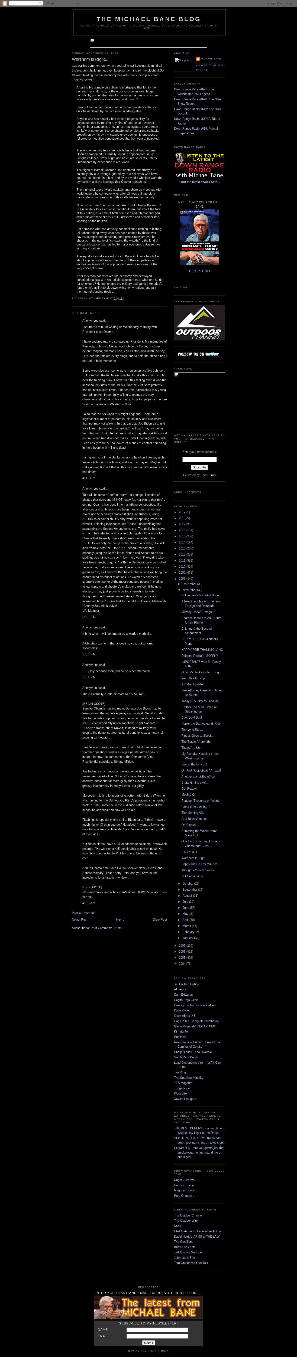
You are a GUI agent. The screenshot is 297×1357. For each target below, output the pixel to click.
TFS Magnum (183, 1083)
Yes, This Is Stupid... (195, 678)
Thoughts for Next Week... (199, 870)
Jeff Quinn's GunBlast (188, 1252)
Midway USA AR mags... (198, 612)
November (190, 590)
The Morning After (193, 812)
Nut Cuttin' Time (192, 876)
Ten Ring (180, 1072)
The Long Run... (192, 729)
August (188, 895)
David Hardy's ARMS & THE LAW (197, 1236)
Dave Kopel (182, 1010)
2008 (182, 578)
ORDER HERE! (199, 271)
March (187, 926)
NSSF (178, 1226)
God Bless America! (194, 819)
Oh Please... (189, 825)
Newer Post (79, 919)
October (188, 883)
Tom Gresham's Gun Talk (191, 1263)
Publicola (180, 1037)
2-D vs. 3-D (189, 852)
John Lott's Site (184, 1257)
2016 (182, 530)
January (188, 938)
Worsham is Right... (194, 858)
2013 (182, 548)
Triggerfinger (182, 1088)
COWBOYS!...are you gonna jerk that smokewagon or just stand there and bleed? (199, 1152)
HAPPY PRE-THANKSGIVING (202, 649)
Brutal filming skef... (195, 782)
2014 (182, 542)
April (186, 920)
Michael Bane (211, 58)
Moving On (188, 794)
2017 (182, 524)
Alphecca (180, 989)
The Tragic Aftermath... (197, 741)
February (189, 932)
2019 (182, 512)
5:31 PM (89, 677)
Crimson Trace (184, 1185)
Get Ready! (189, 788)
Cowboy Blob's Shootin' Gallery (195, 1005)
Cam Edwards (183, 994)
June (186, 907)
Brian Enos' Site (185, 1247)
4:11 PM (89, 478)
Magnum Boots (184, 1190)
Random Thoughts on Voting (200, 800)
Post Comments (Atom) (107, 928)
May (186, 914)
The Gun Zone (183, 1241)
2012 (182, 554)
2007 (182, 945)
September (190, 889)
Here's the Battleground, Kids (201, 723)
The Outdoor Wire (186, 1220)
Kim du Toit (181, 1031)
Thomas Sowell (82, 80)
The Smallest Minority (188, 1077)
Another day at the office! (198, 776)
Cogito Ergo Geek (186, 1000)
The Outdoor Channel (188, 1215)
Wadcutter (181, 1093)
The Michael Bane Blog (149, 19)
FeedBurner (208, 475)
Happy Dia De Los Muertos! (200, 864)
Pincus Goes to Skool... (197, 735)
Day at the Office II (194, 764)
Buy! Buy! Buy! (191, 717)
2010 (182, 566)
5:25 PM (89, 617)
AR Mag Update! (192, 684)
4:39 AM (89, 903)
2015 (182, 536)
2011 (182, 560)
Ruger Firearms (184, 1180)
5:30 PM (89, 654)
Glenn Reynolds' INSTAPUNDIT (195, 1026)
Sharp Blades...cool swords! (193, 1052)
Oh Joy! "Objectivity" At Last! (201, 770)
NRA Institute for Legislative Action (197, 1231)
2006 (182, 951)
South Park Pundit (186, 1057)
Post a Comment (83, 913)
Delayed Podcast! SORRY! (199, 655)
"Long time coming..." (195, 806)
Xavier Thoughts (185, 1099)
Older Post (160, 919)
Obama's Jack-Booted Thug (200, 672)
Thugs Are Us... (192, 747)
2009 (182, 572)
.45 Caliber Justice (186, 984)
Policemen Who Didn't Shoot (200, 595)
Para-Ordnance (184, 1195)
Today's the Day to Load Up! (200, 701)
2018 (182, 518)
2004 (182, 963)
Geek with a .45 (184, 1015)
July (186, 901)
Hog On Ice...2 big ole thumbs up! (197, 1021)
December (190, 584)
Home (120, 919)
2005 (182, 957)
